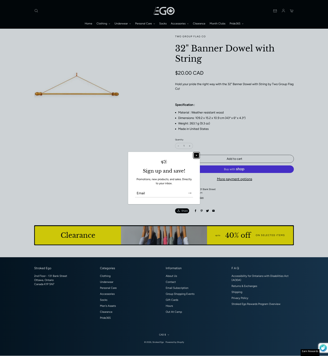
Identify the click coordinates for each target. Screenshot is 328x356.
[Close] (196, 155)
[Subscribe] (189, 193)
